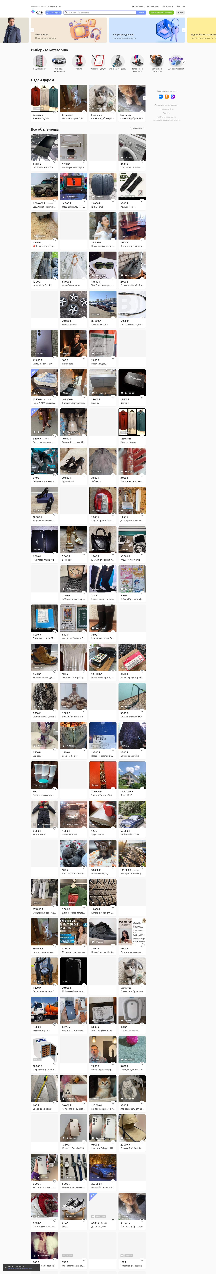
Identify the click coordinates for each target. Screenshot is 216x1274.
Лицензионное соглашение (166, 105)
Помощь (166, 113)
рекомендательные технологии (166, 120)
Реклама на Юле (167, 109)
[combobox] (100, 13)
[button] (54, 112)
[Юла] (36, 12)
